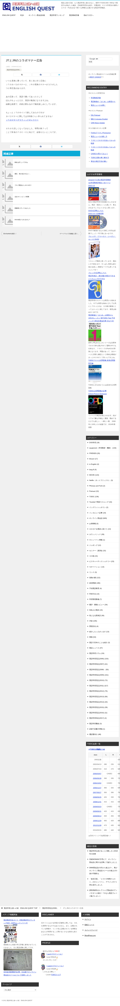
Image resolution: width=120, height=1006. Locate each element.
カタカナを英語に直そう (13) (100, 529)
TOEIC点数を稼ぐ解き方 (100, 157)
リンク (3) (93, 572)
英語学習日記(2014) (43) (98, 702)
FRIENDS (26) (94, 453)
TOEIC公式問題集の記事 (97, 391)
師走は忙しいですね (21, 162)
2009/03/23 (97, 807)
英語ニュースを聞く (98, 105)
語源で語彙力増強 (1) (97, 729)
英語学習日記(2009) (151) (99, 675)
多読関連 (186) (94, 583)
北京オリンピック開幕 (22, 197)
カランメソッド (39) (96, 534)
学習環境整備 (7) (95, 599)
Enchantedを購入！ (10, 233)
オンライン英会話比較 (37, 15)
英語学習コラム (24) (96, 653)
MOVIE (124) (94, 475)
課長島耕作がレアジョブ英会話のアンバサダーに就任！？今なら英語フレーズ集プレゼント (103, 893)
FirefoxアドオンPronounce (101, 133)
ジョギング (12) (95, 545)
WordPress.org (90, 935)
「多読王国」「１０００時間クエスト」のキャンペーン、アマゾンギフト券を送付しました (103, 882)
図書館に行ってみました (23, 208)
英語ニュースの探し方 (99, 136)
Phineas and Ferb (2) (97, 486)
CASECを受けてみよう (99, 154)
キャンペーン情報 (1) (97, 540)
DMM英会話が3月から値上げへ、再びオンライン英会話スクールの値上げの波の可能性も (103, 870)
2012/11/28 (97, 825)
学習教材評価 (96, 98)
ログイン (87, 919)
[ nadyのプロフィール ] (55, 966)
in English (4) (94, 464)
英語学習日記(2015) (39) (98, 707)
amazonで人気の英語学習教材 (99, 180)
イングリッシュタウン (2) (98, 507)
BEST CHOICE (95, 77)
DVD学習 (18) (94, 442)
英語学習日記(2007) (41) (98, 664)
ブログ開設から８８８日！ (23, 185)
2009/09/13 (97, 816)
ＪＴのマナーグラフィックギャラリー (22, 120)
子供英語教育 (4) (95, 588)
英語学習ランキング (57, 15)
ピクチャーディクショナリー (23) (101, 561)
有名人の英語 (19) (96, 610)
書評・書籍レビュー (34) (98, 605)
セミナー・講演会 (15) (97, 551)
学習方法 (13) (94, 594)
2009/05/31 (97, 811)
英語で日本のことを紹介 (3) (99, 642)
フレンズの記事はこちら (97, 273)
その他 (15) (93, 556)
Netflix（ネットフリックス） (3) (101, 480)
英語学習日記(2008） (14, 70)
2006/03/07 (97, 774)
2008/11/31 (97, 802)
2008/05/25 (97, 797)
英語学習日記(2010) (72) (98, 680)
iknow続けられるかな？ (22, 219)
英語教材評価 (74, 15)
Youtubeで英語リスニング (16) (100, 502)
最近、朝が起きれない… (23, 174)
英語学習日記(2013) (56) (98, 696)
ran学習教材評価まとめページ (99, 183)
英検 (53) (92, 637)
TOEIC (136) (94, 497)
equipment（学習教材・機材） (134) (102, 448)
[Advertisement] (60, 35)
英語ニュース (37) (96, 648)
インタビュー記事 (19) (97, 513)
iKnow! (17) (93, 459)
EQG (22, 15)
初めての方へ (89, 15)
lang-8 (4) (93, 469)
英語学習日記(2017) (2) (98, 718)
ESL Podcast (95, 115)
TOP (20, 908)
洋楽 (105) (93, 621)
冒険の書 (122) (94, 578)
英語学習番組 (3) (95, 724)
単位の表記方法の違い (99, 161)
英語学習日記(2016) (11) (98, 713)
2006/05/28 (97, 778)
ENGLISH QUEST (9, 15)
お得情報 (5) (93, 524)
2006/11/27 (97, 788)
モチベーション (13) (96, 567)
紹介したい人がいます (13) (99, 632)
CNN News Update (98, 123)
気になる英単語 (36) (96, 615)
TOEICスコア (56, 975)
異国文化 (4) (93, 626)
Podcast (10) (94, 491)
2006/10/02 (97, 783)
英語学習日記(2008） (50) (99, 669)
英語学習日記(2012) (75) (98, 691)
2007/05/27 (97, 792)
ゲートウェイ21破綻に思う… (69, 233)
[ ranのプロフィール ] (54, 954)
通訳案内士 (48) (95, 734)
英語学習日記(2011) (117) (98, 686)
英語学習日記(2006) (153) (99, 659)
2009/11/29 (97, 821)
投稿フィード (89, 925)
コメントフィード (91, 930)
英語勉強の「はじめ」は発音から (103, 101)
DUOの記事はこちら (95, 211)
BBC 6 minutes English (99, 119)
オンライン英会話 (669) (98, 518)
